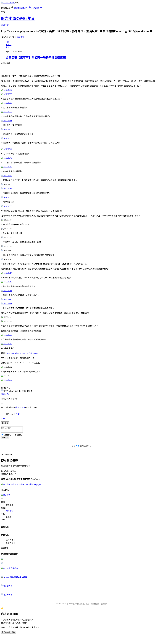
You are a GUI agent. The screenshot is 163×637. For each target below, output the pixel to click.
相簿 (8, 42)
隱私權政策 (95, 604)
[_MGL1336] (6, 335)
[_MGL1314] (6, 273)
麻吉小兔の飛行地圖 (18, 18)
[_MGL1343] (6, 138)
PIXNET (63, 604)
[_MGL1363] (6, 94)
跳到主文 (5, 25)
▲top (3, 418)
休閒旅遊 (20, 37)
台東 (18, 414)
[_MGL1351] (6, 121)
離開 (13, 632)
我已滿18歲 (6, 632)
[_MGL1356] (6, 103)
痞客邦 (18, 407)
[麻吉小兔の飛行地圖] (2, 559)
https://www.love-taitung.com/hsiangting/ (22, 353)
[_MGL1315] (6, 282)
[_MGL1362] (6, 90)
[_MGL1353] (6, 112)
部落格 (8, 45)
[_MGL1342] (6, 167)
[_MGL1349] (6, 158)
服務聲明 (104, 604)
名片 (8, 48)
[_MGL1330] (6, 299)
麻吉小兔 (5, 394)
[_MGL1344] (6, 149)
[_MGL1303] (6, 206)
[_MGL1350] (6, 129)
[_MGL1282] (6, 380)
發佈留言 (5, 437)
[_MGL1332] (6, 176)
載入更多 (5, 423)
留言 (23, 407)
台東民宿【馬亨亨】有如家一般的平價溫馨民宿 (36, 57)
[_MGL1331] (6, 304)
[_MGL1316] (6, 291)
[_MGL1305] (6, 197)
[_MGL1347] (6, 344)
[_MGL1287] (6, 189)
